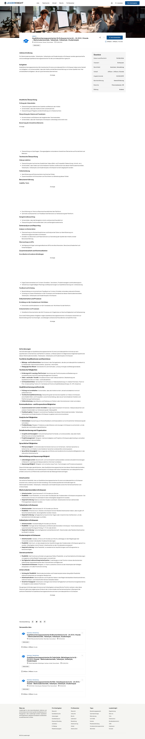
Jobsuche (73, 713)
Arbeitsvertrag (74, 723)
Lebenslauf (73, 718)
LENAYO (34, 36)
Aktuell (54, 3)
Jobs (38, 3)
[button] (112, 3)
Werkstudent (36, 45)
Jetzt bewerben (115, 37)
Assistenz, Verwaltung (33, 632)
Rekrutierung (93, 716)
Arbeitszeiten (74, 728)
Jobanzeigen (55, 716)
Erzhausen (120, 62)
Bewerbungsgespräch (95, 711)
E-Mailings (54, 726)
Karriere (92, 721)
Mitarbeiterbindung (94, 723)
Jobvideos (54, 723)
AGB (110, 723)
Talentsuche (45, 3)
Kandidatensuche (56, 713)
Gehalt (72, 726)
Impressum (111, 726)
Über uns (111, 713)
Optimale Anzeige (94, 713)
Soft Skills (92, 718)
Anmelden (120, 3)
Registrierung (112, 711)
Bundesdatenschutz (114, 721)
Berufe (61, 3)
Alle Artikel (92, 728)
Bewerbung (74, 721)
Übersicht (54, 711)
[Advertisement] (52, 86)
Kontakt (111, 728)
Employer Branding (56, 721)
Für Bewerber (70, 3)
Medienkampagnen (56, 728)
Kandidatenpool (56, 718)
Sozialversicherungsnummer (97, 726)
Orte (110, 716)
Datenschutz (112, 718)
